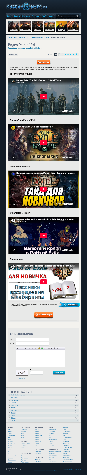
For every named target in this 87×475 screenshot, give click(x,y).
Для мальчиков (25, 455)
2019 (22, 435)
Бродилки (65, 433)
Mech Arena (14, 405)
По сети (51, 443)
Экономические (67, 455)
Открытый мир (53, 461)
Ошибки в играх (25, 443)
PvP (50, 437)
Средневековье (67, 451)
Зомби (64, 435)
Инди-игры (66, 441)
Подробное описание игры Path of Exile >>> (26, 48)
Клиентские (38, 451)
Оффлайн (51, 445)
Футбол (65, 453)
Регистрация (43, 62)
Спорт (64, 429)
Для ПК (37, 429)
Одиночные (52, 431)
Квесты (10, 461)
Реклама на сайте (68, 469)
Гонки (9, 439)
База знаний (72, 304)
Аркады (10, 449)
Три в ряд (51, 457)
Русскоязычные (53, 455)
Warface (13, 408)
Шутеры (10, 433)
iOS (36, 445)
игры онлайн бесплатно (26, 6)
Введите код (34, 370)
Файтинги (10, 441)
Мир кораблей (15, 410)
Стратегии (10, 451)
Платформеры (12, 459)
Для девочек (24, 457)
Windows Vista (38, 435)
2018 (22, 433)
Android (37, 443)
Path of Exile (13, 54)
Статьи (23, 447)
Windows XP (38, 433)
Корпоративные (53, 439)
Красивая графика (68, 459)
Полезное (23, 445)
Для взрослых (25, 461)
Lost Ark (13, 420)
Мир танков (14, 400)
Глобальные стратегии (55, 451)
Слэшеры (10, 447)
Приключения (11, 443)
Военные (65, 427)
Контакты (78, 469)
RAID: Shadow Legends (18, 395)
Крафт (64, 439)
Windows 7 (37, 437)
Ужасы (9, 453)
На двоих (51, 433)
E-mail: (12, 344)
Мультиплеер (52, 429)
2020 (22, 437)
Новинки (23, 431)
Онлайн (51, 441)
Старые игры (24, 429)
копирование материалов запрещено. (45, 470)
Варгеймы (10, 457)
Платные (37, 459)
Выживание (66, 443)
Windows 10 (38, 441)
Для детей (23, 459)
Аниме (50, 459)
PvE (50, 435)
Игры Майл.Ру (67, 431)
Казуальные (66, 445)
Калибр (13, 415)
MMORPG (10, 431)
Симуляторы (11, 435)
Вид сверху (66, 457)
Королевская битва (13, 455)
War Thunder (14, 397)
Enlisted (13, 418)
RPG (9, 429)
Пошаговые (66, 449)
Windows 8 (37, 439)
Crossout (13, 402)
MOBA (9, 437)
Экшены (10, 445)
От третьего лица (67, 447)
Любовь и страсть (68, 461)
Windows (37, 431)
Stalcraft (13, 413)
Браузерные (38, 453)
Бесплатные (38, 461)
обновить (22, 378)
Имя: (11, 339)
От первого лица (67, 437)
